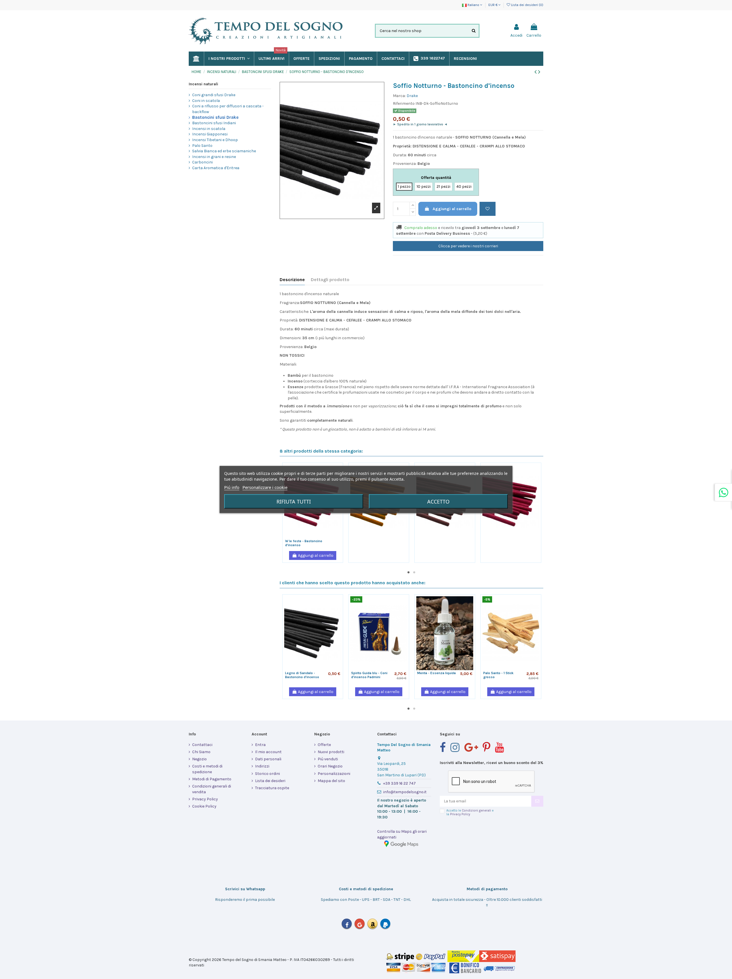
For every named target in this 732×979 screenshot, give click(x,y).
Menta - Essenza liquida (436, 673)
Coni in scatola (206, 100)
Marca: (399, 95)
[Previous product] (536, 71)
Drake (412, 95)
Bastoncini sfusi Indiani (214, 123)
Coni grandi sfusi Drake (213, 94)
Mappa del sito (331, 780)
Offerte (324, 744)
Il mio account (268, 751)
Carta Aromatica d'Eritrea (215, 167)
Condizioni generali (476, 810)
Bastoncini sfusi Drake (215, 117)
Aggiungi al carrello (452, 208)
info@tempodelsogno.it (405, 791)
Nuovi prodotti (331, 751)
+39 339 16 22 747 (399, 783)
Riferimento (404, 103)
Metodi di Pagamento (211, 779)
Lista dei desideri (270, 780)
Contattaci (202, 744)
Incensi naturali (203, 84)
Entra (260, 744)
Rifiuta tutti (294, 501)
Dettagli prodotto (330, 279)
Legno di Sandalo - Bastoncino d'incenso (302, 675)
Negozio (199, 759)
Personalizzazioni (334, 773)
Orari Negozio (330, 766)
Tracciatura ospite (272, 787)
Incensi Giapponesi (210, 134)
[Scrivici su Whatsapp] (723, 492)
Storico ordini (267, 773)
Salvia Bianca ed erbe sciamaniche (224, 151)
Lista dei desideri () (526, 5)
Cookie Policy (204, 806)
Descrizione (292, 279)
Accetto (438, 501)
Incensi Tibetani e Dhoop (215, 139)
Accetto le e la (470, 812)
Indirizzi (262, 766)
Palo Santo (202, 145)
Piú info (231, 487)
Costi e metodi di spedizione (207, 769)
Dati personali (268, 759)
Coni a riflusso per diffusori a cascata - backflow (228, 109)
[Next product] (539, 71)
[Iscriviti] (537, 801)
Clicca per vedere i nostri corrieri (468, 246)
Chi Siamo (201, 751)
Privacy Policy (205, 799)
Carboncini (202, 162)
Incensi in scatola (208, 128)
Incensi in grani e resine (214, 156)
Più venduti (328, 759)
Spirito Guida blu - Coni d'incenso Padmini (369, 675)
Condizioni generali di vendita (211, 789)
